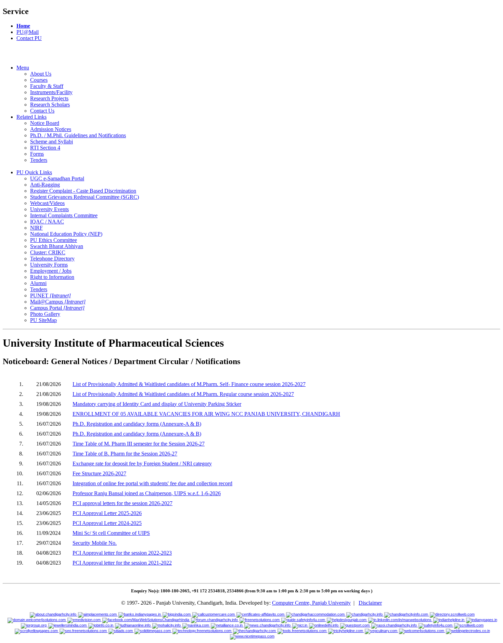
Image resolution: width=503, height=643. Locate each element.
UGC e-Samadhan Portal (57, 178)
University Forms (49, 265)
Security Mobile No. (95, 543)
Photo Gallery (45, 314)
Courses (39, 80)
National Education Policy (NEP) (66, 234)
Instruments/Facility (51, 92)
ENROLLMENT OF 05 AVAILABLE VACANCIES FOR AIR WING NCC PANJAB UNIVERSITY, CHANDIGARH (206, 414)
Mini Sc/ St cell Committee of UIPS (111, 533)
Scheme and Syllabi (51, 141)
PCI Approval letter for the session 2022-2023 (122, 553)
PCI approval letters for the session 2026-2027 (122, 503)
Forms (37, 154)
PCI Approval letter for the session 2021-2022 (122, 563)
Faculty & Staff (46, 86)
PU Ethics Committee (53, 240)
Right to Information (52, 277)
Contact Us (42, 111)
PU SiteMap (43, 320)
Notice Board (44, 123)
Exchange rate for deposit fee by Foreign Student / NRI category (142, 463)
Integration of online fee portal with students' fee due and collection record (152, 483)
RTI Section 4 (45, 148)
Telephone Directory (52, 258)
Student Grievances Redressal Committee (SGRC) (84, 197)
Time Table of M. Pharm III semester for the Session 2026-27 (139, 444)
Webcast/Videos (47, 203)
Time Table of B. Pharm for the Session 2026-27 (125, 453)
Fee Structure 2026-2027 (99, 473)
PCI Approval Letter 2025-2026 (107, 513)
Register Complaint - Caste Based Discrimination (83, 191)
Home (23, 26)
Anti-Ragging (45, 185)
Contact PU (29, 38)
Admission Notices (50, 129)
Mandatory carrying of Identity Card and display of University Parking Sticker (157, 404)
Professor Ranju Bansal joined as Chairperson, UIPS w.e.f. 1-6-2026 (147, 493)
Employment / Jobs (51, 271)
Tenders (38, 160)
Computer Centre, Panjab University (311, 603)
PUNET (50, 295)
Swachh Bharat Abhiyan (56, 246)
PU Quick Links (34, 172)
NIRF (36, 228)
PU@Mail (27, 32)
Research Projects (49, 98)
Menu (22, 67)
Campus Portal (57, 308)
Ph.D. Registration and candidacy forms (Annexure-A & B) (137, 424)
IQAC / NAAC (47, 221)
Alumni (38, 283)
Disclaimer (370, 603)
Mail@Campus (58, 302)
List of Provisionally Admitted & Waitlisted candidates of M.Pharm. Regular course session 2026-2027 (183, 394)
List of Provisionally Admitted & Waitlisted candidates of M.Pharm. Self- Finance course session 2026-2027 (189, 384)
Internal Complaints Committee (64, 215)
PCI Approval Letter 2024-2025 (107, 523)
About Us (40, 74)
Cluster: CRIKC (47, 252)
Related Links (31, 117)
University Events (49, 209)
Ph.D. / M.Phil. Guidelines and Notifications (78, 135)
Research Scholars (50, 104)
